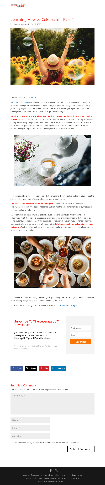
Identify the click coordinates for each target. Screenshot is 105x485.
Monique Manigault (21, 24)
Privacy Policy (76, 475)
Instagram (74, 305)
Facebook (63, 305)
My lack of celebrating (19, 102)
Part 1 (33, 97)
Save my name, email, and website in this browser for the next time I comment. (47, 442)
